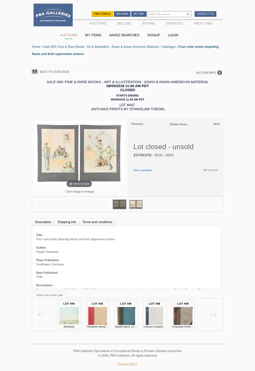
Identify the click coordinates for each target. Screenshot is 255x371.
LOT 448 (155, 315)
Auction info (206, 73)
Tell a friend (210, 170)
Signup (153, 35)
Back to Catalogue (55, 72)
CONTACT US (205, 13)
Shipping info (66, 222)
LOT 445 (98, 315)
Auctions (68, 35)
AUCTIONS (97, 23)
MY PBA (139, 13)
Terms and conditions (97, 222)
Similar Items (178, 124)
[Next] (116, 153)
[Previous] (42, 153)
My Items (93, 35)
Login (173, 35)
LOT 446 (126, 315)
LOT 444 (69, 315)
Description (43, 222)
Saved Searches (124, 35)
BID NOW (122, 13)
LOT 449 (183, 315)
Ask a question (142, 170)
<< (40, 314)
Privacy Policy (128, 364)
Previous (137, 123)
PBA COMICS (102, 13)
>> (215, 314)
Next (217, 123)
